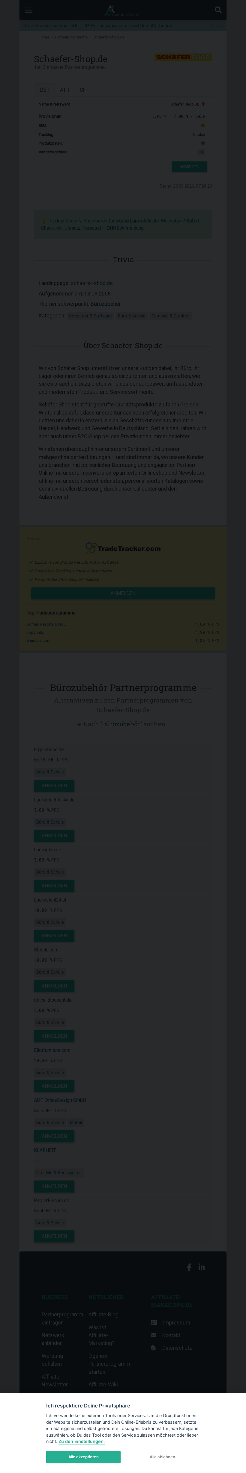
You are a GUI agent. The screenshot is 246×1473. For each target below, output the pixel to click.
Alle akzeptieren (83, 1456)
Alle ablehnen (162, 1456)
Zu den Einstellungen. (81, 1441)
